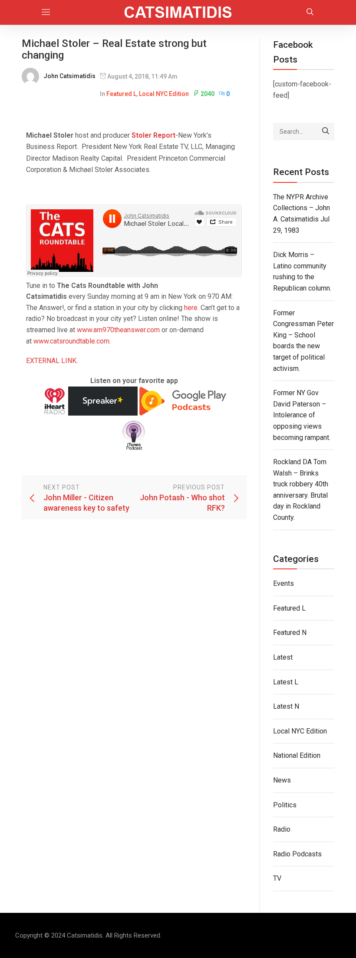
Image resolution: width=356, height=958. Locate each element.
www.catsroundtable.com (71, 341)
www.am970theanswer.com (118, 330)
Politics (285, 805)
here (191, 308)
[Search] (325, 131)
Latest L (285, 682)
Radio (281, 829)
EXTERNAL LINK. (52, 361)
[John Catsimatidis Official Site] (178, 12)
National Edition (296, 755)
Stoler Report (153, 135)
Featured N (290, 632)
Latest (283, 657)
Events (283, 583)
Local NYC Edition (164, 93)
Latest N (286, 706)
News (282, 780)
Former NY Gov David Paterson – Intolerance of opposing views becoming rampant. (301, 415)
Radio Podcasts (297, 854)
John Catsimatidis (69, 76)
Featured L (121, 93)
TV (277, 878)
